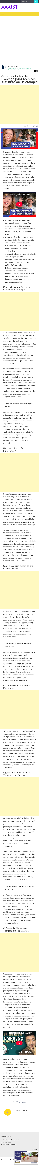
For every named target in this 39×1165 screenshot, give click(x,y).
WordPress (14, 1160)
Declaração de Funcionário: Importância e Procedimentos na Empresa (19, 69)
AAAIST (9, 7)
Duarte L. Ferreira (20, 1111)
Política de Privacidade (11, 1140)
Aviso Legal (7, 1142)
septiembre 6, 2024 (8, 126)
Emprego (17, 126)
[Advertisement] (19, 38)
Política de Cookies (10, 1144)
